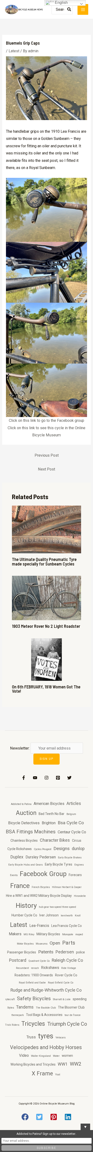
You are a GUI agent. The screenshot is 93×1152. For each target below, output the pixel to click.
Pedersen (65, 951)
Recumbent (22, 968)
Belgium (71, 814)
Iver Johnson (49, 915)
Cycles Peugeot (42, 849)
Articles (74, 803)
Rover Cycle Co (66, 975)
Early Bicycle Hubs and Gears (25, 864)
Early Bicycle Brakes (70, 857)
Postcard (17, 960)
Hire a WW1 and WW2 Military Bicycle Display (39, 896)
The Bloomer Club (71, 1007)
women (67, 1055)
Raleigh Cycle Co (67, 960)
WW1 (63, 1064)
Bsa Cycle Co (71, 822)
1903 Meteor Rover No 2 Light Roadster (46, 626)
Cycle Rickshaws (19, 849)
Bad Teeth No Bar (51, 814)
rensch (35, 968)
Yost (57, 1074)
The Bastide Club (46, 1007)
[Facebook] (23, 778)
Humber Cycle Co (24, 915)
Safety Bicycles (34, 998)
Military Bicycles (48, 934)
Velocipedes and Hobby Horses (46, 1047)
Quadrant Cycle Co (39, 960)
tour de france (73, 1015)
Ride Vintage (68, 968)
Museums (41, 943)
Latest (14, 51)
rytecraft (10, 999)
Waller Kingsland (41, 1055)
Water (56, 1055)
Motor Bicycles (25, 943)
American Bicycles (49, 803)
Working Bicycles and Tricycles (33, 1064)
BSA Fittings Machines (31, 832)
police (80, 952)
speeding (80, 999)
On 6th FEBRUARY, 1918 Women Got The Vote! (46, 689)
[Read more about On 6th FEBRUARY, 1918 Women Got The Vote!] (46, 659)
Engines (79, 864)
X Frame (42, 1073)
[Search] (69, 9)
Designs (61, 848)
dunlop (78, 848)
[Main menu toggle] (83, 9)
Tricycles (33, 1023)
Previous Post (47, 455)
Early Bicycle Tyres (58, 864)
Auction (26, 812)
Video (24, 1055)
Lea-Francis (39, 925)
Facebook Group (43, 874)
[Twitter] (69, 778)
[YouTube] (35, 778)
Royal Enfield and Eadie (32, 982)
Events (14, 875)
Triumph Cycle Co (67, 1024)
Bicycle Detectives (24, 823)
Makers (15, 934)
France (20, 886)
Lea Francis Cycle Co (66, 926)
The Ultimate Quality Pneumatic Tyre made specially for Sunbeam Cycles (44, 561)
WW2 (75, 1064)
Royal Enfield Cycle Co (60, 982)
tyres (45, 1036)
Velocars (61, 1037)
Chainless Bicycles (24, 840)
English (61, 2)
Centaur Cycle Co (72, 832)
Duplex (16, 856)
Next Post (46, 469)
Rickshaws (50, 967)
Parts (68, 943)
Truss (31, 1037)
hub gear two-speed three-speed (57, 907)
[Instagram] (46, 778)
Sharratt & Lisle (62, 999)
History (26, 905)
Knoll (78, 915)
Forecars (75, 875)
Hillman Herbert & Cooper (67, 887)
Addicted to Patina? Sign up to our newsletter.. (46, 1134)
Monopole (67, 934)
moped (79, 934)
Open (55, 943)
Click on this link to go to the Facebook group (46, 420)
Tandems (25, 1006)
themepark (17, 1015)
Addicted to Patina (21, 804)
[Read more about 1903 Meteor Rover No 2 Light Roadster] (46, 597)
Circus (76, 840)
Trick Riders (12, 1024)
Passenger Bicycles (21, 952)
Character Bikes (55, 840)
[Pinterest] (58, 778)
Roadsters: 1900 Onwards (34, 975)
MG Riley (29, 934)
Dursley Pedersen (41, 857)
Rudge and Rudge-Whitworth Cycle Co (46, 990)
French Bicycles (41, 887)
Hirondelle (80, 896)
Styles (10, 1007)
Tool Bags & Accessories (44, 1015)
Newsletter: (20, 748)
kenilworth (67, 915)
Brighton (49, 823)
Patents (45, 952)
